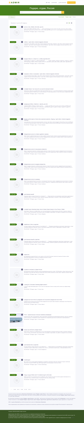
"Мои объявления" (62, 404)
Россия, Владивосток (42, 349)
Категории (55, 2)
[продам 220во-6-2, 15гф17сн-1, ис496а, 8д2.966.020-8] (16, 64)
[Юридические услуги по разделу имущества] (16, 169)
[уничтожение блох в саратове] (16, 350)
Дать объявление (71, 2)
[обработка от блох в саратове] (16, 230)
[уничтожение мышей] (16, 199)
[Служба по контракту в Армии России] (16, 275)
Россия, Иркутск (41, 304)
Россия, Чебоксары (42, 78)
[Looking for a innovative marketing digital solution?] (16, 290)
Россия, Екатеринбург (42, 46)
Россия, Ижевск (41, 334)
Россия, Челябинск (42, 138)
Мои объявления (63, 2)
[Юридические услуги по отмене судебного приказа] (16, 139)
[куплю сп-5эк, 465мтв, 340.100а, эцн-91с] (16, 32)
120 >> (29, 389)
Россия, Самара (41, 244)
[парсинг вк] (16, 260)
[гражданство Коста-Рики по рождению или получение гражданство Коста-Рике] (16, 305)
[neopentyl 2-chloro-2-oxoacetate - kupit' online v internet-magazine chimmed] (16, 79)
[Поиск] (62, 12)
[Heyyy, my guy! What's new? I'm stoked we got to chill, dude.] (16, 380)
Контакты (41, 421)
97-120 (25, 389)
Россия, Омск (41, 229)
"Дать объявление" (15, 396)
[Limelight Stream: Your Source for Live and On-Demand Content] (16, 94)
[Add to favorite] (22, 27)
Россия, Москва (41, 31)
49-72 (18, 389)
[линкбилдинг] (16, 365)
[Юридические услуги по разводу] (16, 184)
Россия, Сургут (41, 274)
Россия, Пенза (41, 93)
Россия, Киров (41, 259)
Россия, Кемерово (41, 124)
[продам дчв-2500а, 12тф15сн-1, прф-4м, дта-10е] (16, 109)
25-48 (15, 389)
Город (49, 2)
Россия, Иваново (41, 379)
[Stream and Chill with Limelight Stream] (16, 335)
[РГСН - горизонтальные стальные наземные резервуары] (16, 320)
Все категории (61, 16)
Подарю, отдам (68, 16)
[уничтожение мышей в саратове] (16, 245)
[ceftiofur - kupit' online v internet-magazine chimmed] (16, 47)
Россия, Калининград (42, 364)
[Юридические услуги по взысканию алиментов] (16, 154)
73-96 (22, 389)
